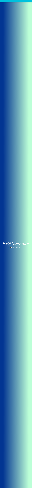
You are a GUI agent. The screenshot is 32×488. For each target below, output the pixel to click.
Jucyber (13, 247)
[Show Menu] (2, 1)
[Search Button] (29, 1)
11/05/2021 (17, 247)
